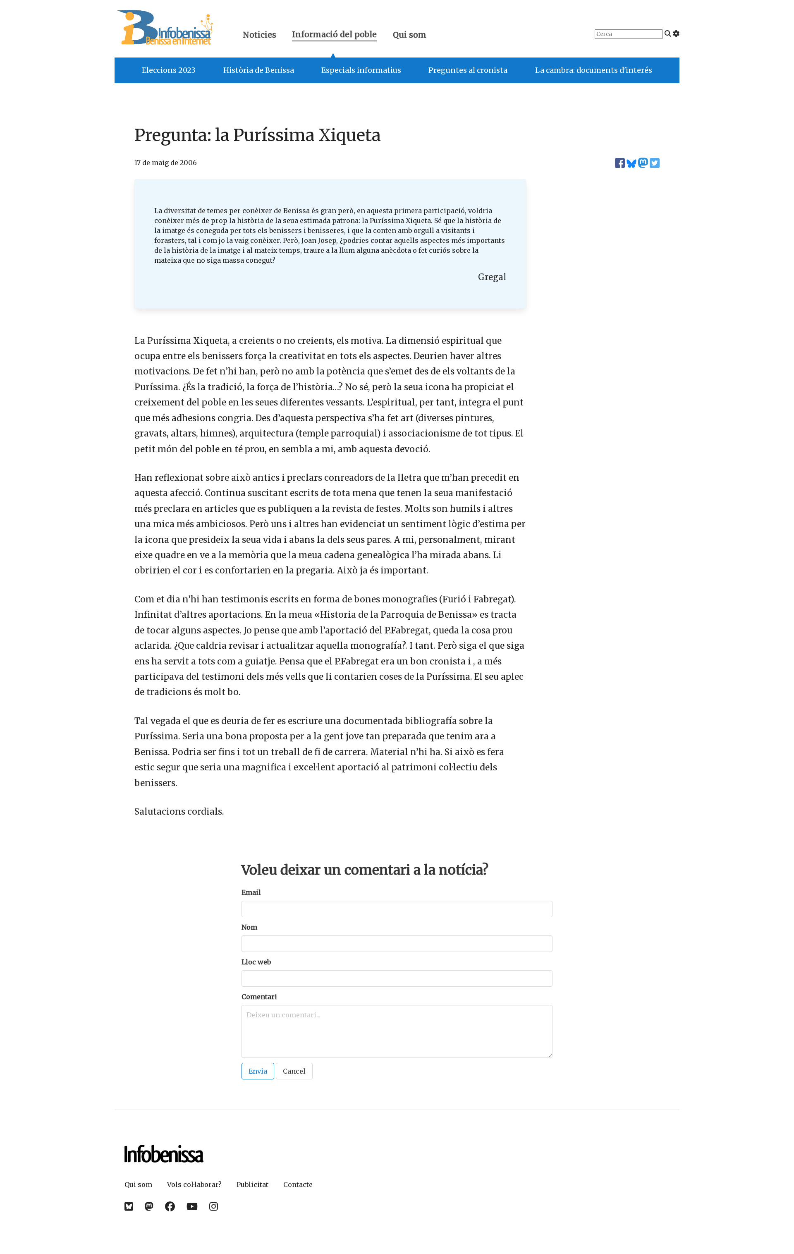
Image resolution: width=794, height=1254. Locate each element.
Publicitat (252, 1184)
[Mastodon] (149, 1206)
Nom (249, 927)
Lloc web (256, 962)
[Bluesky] (128, 1206)
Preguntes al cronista (467, 70)
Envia (258, 1071)
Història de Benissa (258, 70)
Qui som (409, 35)
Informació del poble (334, 35)
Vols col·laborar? (194, 1184)
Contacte (298, 1184)
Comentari (259, 997)
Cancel (294, 1071)
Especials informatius (361, 70)
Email (251, 892)
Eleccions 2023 (169, 70)
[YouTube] (192, 1206)
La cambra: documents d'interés (593, 70)
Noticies (259, 35)
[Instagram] (213, 1206)
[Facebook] (170, 1206)
